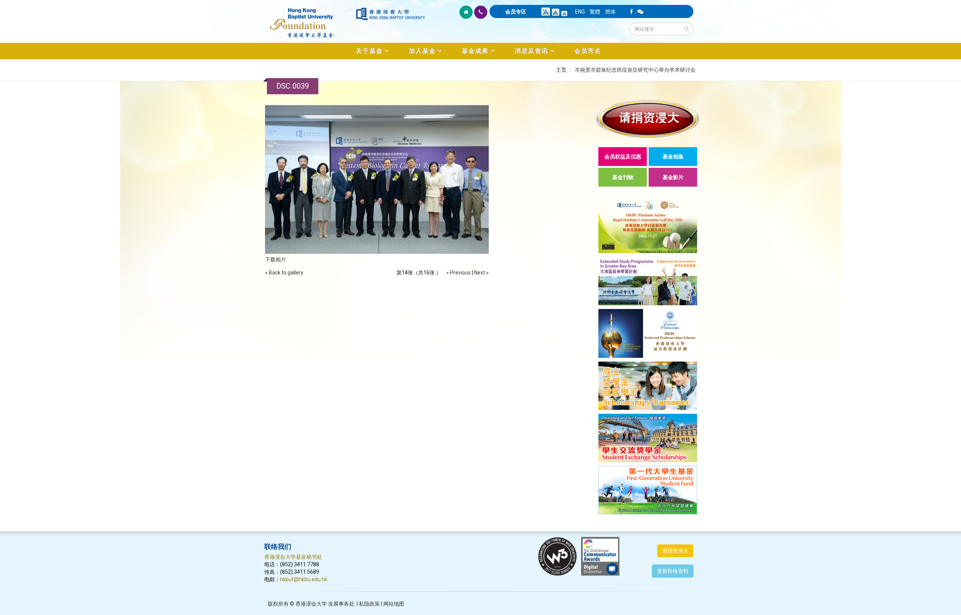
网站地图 (393, 604)
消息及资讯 (531, 50)
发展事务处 (341, 604)
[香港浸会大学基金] (309, 19)
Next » (481, 273)
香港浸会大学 (311, 604)
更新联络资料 (672, 571)
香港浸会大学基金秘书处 (293, 557)
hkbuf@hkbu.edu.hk (303, 579)
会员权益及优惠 (622, 157)
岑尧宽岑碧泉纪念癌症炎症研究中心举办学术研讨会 (635, 70)
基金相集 (673, 157)
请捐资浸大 (675, 551)
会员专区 (515, 12)
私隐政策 (369, 604)
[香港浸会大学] (390, 14)
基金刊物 (622, 177)
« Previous (458, 273)
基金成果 (475, 50)
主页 (561, 70)
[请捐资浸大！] (647, 119)
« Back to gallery (284, 273)
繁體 (595, 12)
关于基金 (369, 50)
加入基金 (422, 50)
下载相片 (275, 259)
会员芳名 (587, 50)
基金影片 (673, 177)
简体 (610, 12)
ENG (580, 12)
